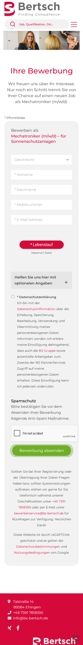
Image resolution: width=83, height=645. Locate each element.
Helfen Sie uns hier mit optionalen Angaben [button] (35, 280)
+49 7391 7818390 (28, 613)
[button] (14, 24)
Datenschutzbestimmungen (38, 547)
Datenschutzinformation (36, 309)
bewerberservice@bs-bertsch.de (39, 513)
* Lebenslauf (41, 244)
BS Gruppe (47, 351)
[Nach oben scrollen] (75, 638)
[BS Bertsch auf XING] (11, 628)
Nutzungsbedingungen (32, 553)
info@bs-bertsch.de (30, 618)
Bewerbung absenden (41, 450)
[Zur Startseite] (35, 8)
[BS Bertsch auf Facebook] (19, 628)
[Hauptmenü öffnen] (74, 26)
